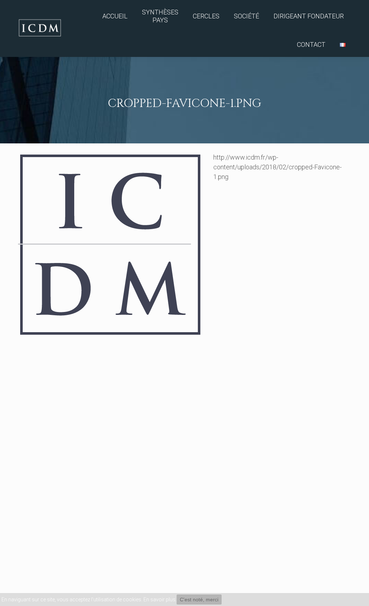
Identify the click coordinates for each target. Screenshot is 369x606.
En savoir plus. (160, 599)
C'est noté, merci (199, 599)
